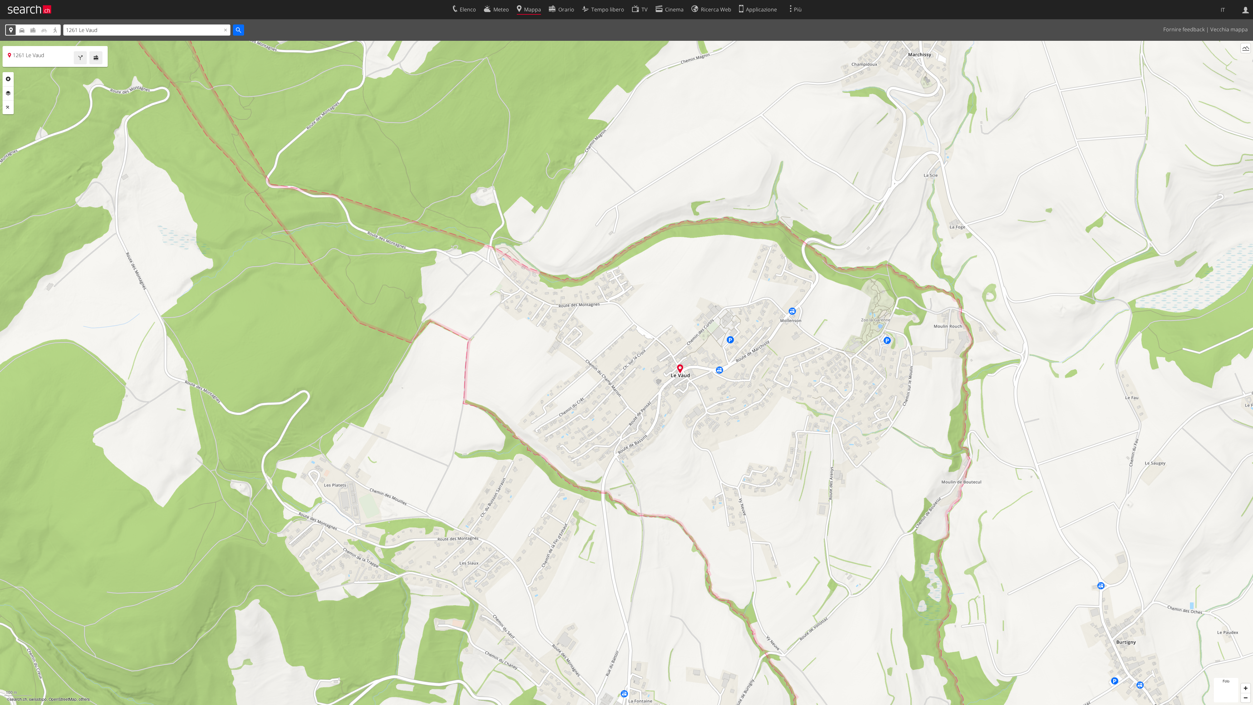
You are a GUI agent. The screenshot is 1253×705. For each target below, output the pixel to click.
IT (1223, 9)
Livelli (8, 93)
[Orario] (95, 57)
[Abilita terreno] (1245, 48)
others (84, 699)
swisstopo (38, 699)
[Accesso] (1245, 9)
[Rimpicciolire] (1245, 697)
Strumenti (8, 107)
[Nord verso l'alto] (1245, 60)
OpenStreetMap (63, 699)
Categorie (8, 79)
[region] (626, 373)
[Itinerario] (80, 57)
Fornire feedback (1184, 29)
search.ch (18, 699)
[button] (680, 368)
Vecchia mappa (1229, 29)
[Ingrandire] (1245, 688)
